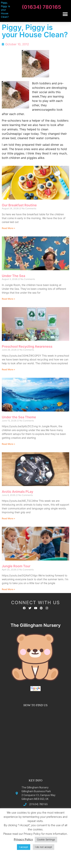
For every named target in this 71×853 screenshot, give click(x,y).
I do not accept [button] (43, 847)
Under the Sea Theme (19, 417)
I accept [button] (23, 847)
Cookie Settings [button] (46, 839)
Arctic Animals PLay (17, 492)
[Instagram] (47, 608)
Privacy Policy (23, 839)
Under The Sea (13, 276)
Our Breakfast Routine (19, 205)
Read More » (8, 228)
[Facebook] (24, 608)
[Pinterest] (41, 608)
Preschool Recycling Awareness (27, 346)
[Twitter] (30, 608)
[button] (65, 14)
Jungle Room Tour (16, 566)
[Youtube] (35, 608)
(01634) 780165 (41, 7)
